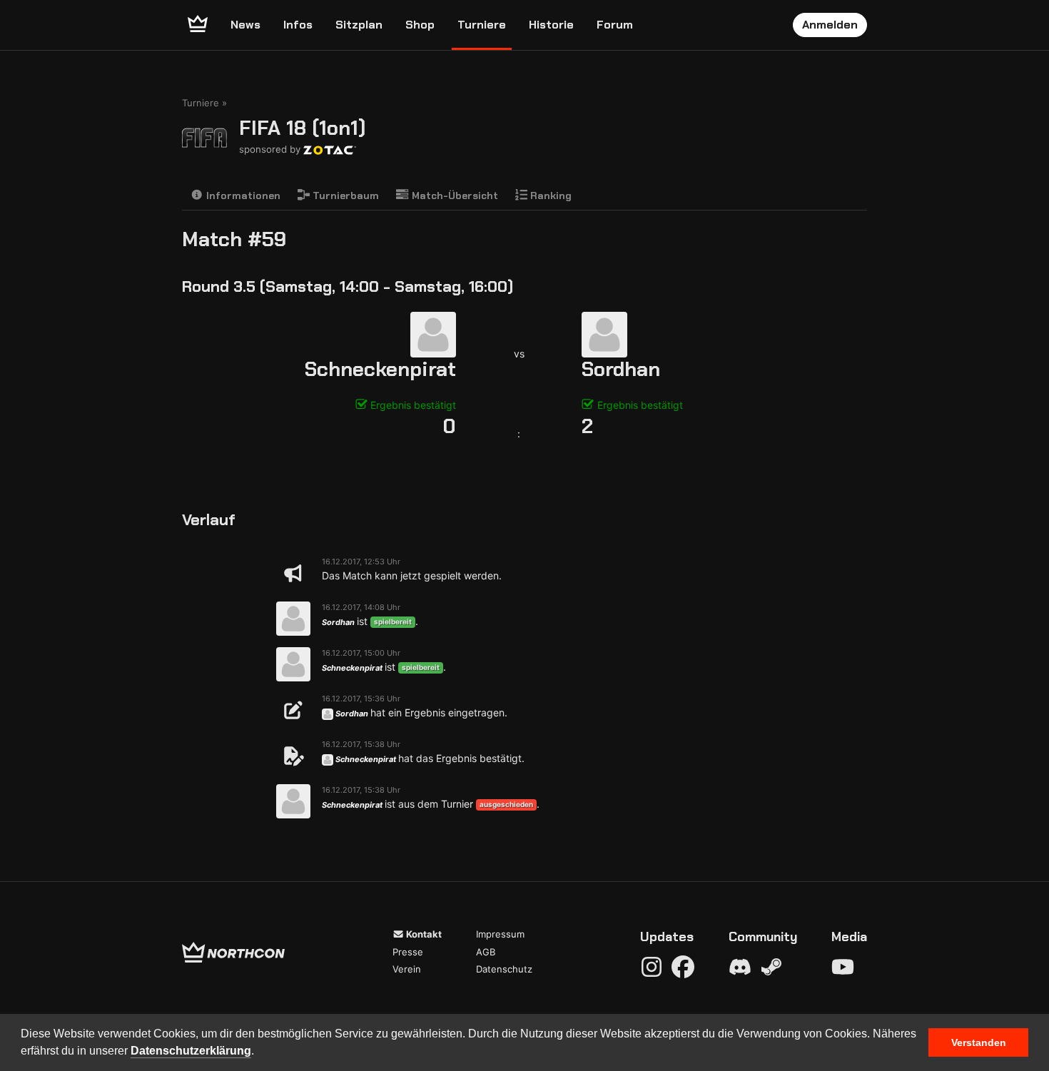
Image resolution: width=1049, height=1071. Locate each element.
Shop (420, 24)
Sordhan (621, 369)
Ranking (549, 195)
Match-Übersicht (453, 195)
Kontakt (423, 934)
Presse (407, 952)
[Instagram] (651, 967)
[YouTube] (842, 967)
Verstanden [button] (978, 1042)
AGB (485, 952)
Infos (298, 24)
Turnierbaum (344, 195)
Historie (551, 24)
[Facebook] (683, 967)
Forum (615, 24)
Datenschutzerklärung (191, 1051)
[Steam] (771, 967)
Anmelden (830, 24)
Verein (406, 969)
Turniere (481, 24)
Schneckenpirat (380, 369)
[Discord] (740, 967)
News (245, 24)
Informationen (241, 195)
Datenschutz (504, 969)
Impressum (500, 934)
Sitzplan (358, 24)
